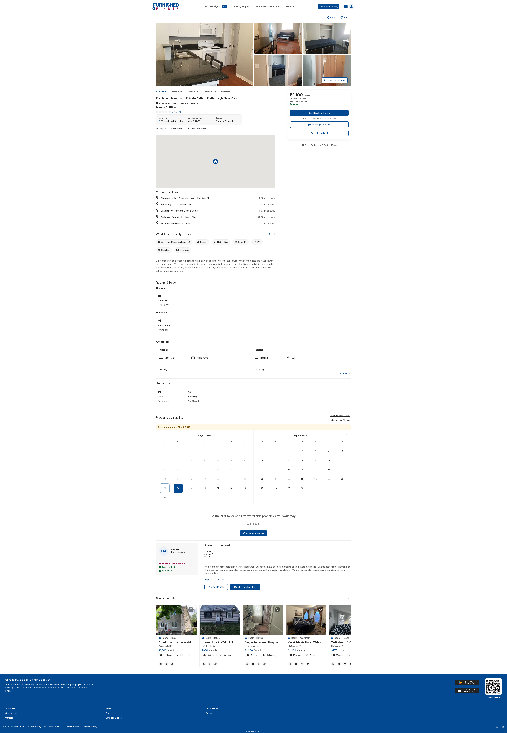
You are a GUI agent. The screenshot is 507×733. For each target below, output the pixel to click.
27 (218, 488)
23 (165, 488)
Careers (9, 718)
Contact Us (11, 713)
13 (218, 470)
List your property (329, 6)
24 (178, 488)
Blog (107, 713)
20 (218, 479)
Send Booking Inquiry (319, 113)
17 (178, 479)
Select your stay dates (340, 415)
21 (231, 479)
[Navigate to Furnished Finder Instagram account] (497, 727)
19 (205, 479)
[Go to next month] (346, 434)
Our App (210, 713)
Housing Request (241, 6)
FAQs (108, 708)
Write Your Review (255, 533)
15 (245, 470)
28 (231, 488)
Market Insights (215, 6)
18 (191, 479)
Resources (290, 6)
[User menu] (348, 6)
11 (191, 470)
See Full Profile (216, 587)
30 (165, 497)
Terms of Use (72, 726)
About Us (10, 708)
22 (245, 479)
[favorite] (191, 609)
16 (165, 479)
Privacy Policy (90, 726)
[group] (319, 114)
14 (231, 470)
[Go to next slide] (348, 598)
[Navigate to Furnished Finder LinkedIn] (503, 727)
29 (245, 488)
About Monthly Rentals (267, 6)
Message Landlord (247, 587)
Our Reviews (212, 708)
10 (178, 470)
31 (178, 497)
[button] (340, 420)
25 (191, 488)
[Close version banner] (504, 731)
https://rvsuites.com (214, 579)
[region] (176, 620)
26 (205, 488)
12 (205, 470)
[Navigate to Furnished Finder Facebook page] (491, 727)
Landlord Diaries (113, 718)
